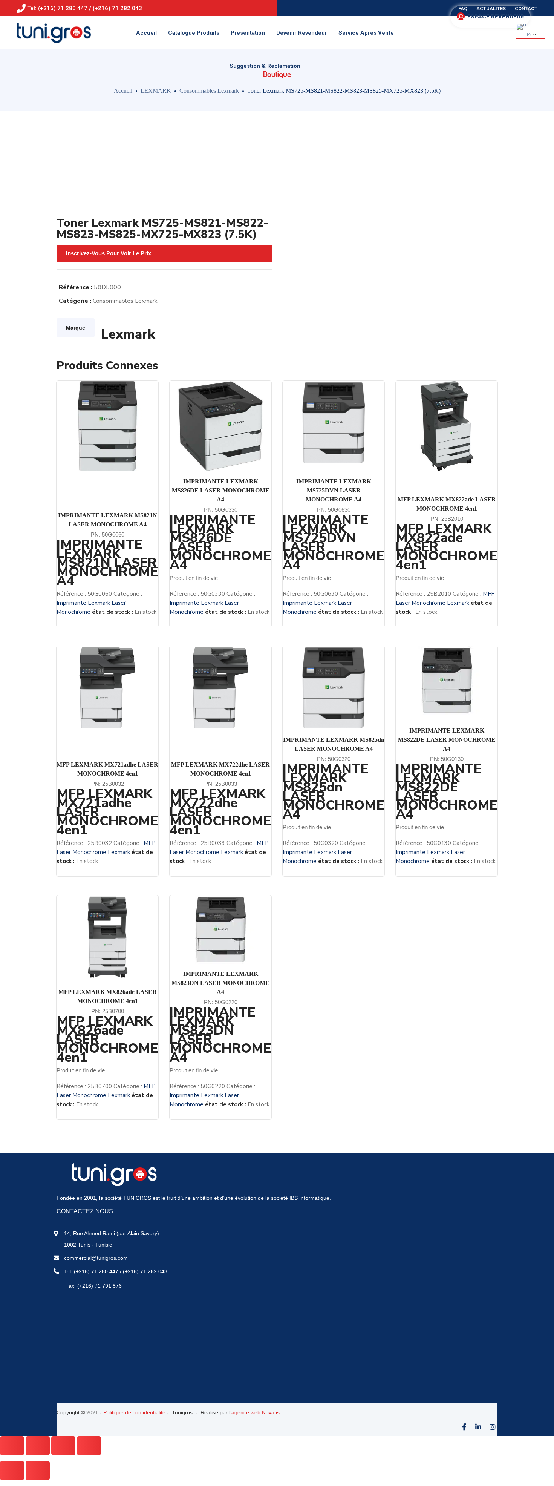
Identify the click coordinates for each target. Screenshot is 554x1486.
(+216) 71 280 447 (96, 1271)
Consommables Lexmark (209, 90)
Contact (526, 8)
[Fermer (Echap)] (12, 1445)
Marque (75, 328)
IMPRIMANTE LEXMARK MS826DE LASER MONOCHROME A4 (220, 490)
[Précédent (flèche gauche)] (12, 1470)
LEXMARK (156, 90)
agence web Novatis (255, 1412)
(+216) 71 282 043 (145, 1271)
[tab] (76, 327)
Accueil (123, 90)
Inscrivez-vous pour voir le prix (108, 253)
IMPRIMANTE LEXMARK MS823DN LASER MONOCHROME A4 (220, 983)
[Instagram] (492, 1427)
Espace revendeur (495, 16)
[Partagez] (38, 1445)
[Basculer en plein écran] (63, 1445)
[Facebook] (464, 1427)
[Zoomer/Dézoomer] (89, 1445)
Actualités (491, 8)
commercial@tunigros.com (96, 1258)
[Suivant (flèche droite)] (38, 1470)
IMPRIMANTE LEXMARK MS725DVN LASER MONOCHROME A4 (333, 490)
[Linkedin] (478, 1427)
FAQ (462, 8)
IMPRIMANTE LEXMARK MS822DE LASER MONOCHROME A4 (447, 739)
